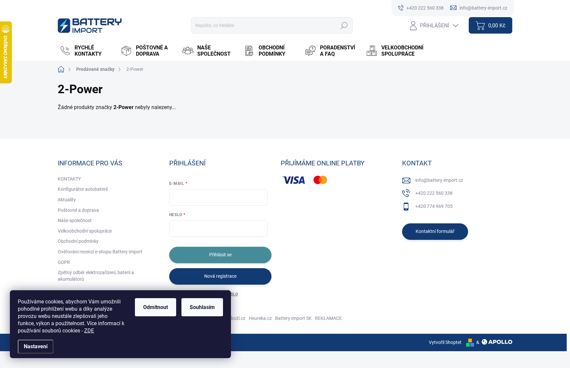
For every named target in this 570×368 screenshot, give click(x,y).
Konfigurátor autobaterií (83, 189)
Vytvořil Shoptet (445, 342)
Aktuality (67, 199)
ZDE (89, 330)
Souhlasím (202, 307)
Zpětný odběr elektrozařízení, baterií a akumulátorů (96, 276)
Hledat (344, 25)
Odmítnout (155, 307)
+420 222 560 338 (434, 193)
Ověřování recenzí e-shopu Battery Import (100, 251)
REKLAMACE (328, 318)
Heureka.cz (260, 318)
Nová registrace (220, 276)
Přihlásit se (220, 254)
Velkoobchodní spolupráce (85, 231)
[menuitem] (87, 51)
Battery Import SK (293, 318)
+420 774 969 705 (434, 206)
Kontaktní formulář (435, 231)
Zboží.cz (236, 318)
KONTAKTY (69, 179)
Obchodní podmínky (78, 241)
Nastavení (36, 346)
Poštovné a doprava (78, 210)
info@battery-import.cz (439, 180)
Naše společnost (75, 220)
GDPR (64, 262)
